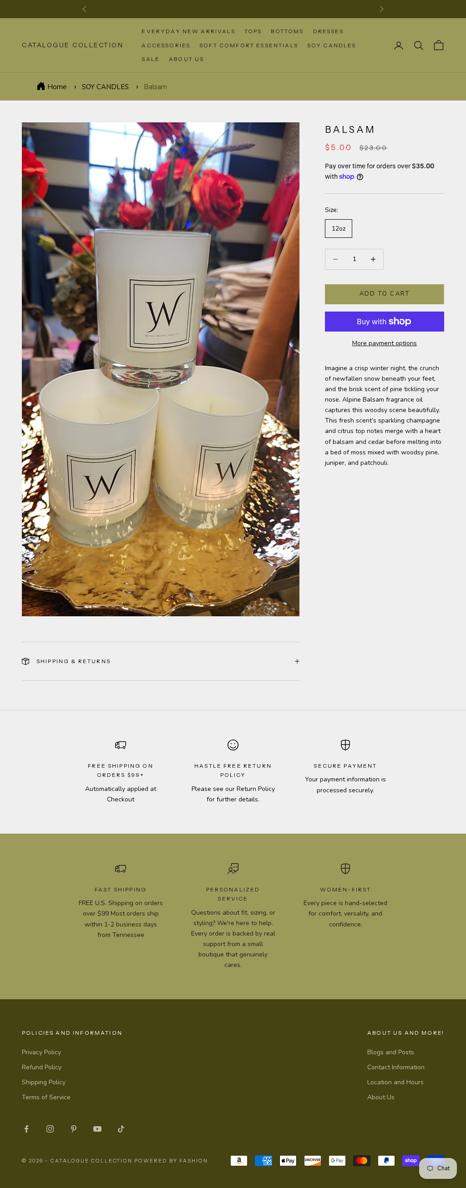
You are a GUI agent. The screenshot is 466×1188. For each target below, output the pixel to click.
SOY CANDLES (331, 45)
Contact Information (396, 1067)
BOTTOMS (287, 31)
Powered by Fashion (171, 1161)
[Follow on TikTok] (121, 1128)
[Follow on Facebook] (26, 1128)
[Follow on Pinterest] (73, 1128)
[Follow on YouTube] (97, 1128)
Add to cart (385, 294)
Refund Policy (41, 1067)
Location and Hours (395, 1082)
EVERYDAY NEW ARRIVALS (188, 31)
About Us (381, 1097)
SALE (151, 58)
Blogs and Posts (390, 1052)
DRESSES (328, 31)
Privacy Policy (41, 1052)
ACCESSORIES (166, 45)
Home (57, 86)
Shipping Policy (44, 1082)
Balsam (155, 86)
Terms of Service (46, 1097)
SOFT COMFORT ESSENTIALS (248, 45)
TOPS (253, 31)
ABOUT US (186, 58)
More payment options (384, 343)
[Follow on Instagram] (50, 1128)
